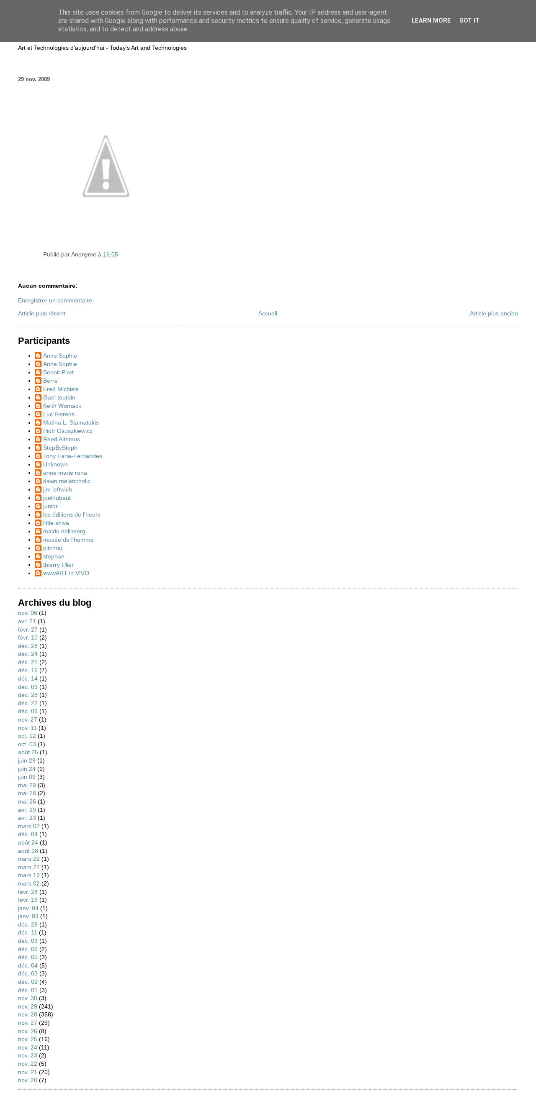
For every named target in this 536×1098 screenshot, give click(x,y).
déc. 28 (28, 645)
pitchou (52, 548)
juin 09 (27, 776)
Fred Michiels (61, 389)
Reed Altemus (61, 439)
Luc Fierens (59, 414)
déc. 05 (28, 957)
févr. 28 (28, 891)
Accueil (267, 313)
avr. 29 (27, 809)
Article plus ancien (494, 313)
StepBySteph (60, 447)
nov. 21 (27, 1072)
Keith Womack (62, 405)
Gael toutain (59, 397)
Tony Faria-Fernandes (72, 456)
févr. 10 (28, 637)
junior (50, 506)
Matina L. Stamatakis (71, 422)
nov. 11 (27, 727)
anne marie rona (65, 472)
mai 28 (27, 793)
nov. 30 (27, 998)
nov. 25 (27, 1039)
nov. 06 (27, 612)
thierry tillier (58, 564)
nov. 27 (27, 719)
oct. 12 (27, 735)
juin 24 (27, 768)
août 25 (28, 752)
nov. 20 (27, 1080)
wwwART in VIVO (66, 573)
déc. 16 (28, 670)
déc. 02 (28, 981)
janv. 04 (28, 908)
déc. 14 (28, 678)
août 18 (28, 850)
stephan (53, 556)
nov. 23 (27, 1055)
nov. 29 (27, 1006)
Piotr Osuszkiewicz (68, 430)
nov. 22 (27, 1063)
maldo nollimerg (64, 531)
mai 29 (27, 785)
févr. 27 (28, 629)
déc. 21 (28, 662)
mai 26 (27, 801)
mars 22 (29, 858)
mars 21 (29, 867)
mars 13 (29, 875)
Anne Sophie (60, 355)
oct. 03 (27, 744)
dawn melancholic (66, 481)
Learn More (431, 20)
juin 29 (27, 760)
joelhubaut (57, 497)
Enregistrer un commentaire (55, 300)
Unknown (55, 464)
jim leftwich (57, 489)
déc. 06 (28, 711)
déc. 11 (27, 932)
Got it (469, 20)
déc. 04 (28, 834)
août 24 (28, 842)
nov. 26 (27, 1031)
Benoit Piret (58, 372)
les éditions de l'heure (72, 514)
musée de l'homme (68, 539)
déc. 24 (28, 653)
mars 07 (29, 826)
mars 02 (29, 883)
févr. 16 (28, 899)
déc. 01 (28, 990)
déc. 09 (28, 686)
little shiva (56, 523)
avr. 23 (27, 817)
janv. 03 (28, 916)
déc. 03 (28, 973)
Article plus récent (41, 313)
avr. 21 (27, 621)
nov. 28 (27, 1014)
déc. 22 (28, 703)
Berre (50, 380)
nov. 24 (27, 1047)
